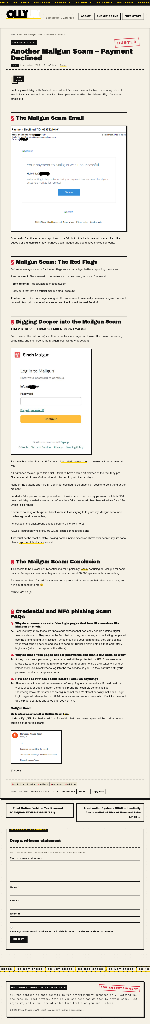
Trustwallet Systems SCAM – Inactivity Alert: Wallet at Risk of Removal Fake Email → (112, 812)
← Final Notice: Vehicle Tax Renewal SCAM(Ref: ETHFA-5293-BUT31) (36, 810)
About (86, 16)
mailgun (44, 784)
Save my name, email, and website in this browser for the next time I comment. (62, 931)
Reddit (83, 791)
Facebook (68, 791)
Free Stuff (133, 16)
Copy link (98, 791)
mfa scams (57, 784)
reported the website (74, 461)
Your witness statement (26, 858)
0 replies (50, 65)
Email (14, 900)
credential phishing (24, 784)
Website (15, 914)
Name (14, 887)
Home (13, 34)
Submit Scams (108, 16)
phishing (71, 784)
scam (84, 568)
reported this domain (31, 542)
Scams (63, 65)
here (66, 714)
